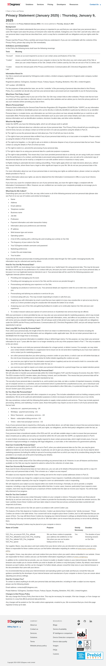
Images (55, 646)
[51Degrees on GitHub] (84, 621)
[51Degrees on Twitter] (78, 624)
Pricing (50, 4)
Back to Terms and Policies (15, 11)
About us (33, 625)
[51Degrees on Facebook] (78, 621)
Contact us (34, 629)
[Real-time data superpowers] (13, 4)
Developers (61, 4)
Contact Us (94, 4)
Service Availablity (60, 629)
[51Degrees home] (13, 621)
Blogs (55, 625)
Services (40, 4)
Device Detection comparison (64, 637)
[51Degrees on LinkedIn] (90, 621)
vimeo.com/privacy (81, 557)
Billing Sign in (12, 627)
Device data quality (60, 641)
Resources (74, 4)
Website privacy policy (38, 646)
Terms (32, 641)
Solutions (29, 4)
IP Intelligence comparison (62, 633)
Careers (56, 654)
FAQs (55, 650)
